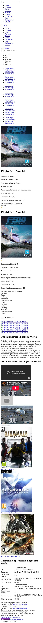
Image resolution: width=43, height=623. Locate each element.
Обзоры (7, 14)
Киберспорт (9, 20)
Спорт (7, 18)
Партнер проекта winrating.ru (10, 617)
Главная (7, 5)
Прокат (7, 22)
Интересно (8, 16)
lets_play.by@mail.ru (20, 604)
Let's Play (4, 25)
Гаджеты (8, 11)
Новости (8, 7)
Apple (7, 9)
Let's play (6, 48)
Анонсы (7, 12)
